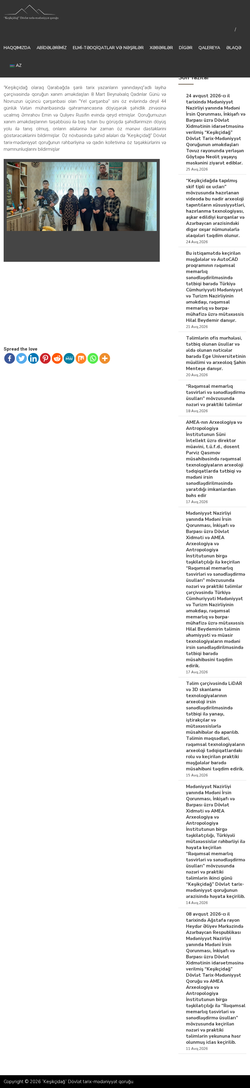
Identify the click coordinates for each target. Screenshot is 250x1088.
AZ (18, 65)
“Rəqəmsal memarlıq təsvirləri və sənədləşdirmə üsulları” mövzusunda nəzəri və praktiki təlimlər (215, 395)
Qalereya (209, 48)
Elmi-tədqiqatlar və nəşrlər (108, 48)
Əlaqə (233, 48)
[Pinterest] (45, 358)
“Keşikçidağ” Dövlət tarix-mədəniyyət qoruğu (87, 1082)
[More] (104, 358)
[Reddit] (57, 358)
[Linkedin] (33, 358)
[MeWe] (69, 358)
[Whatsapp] (93, 358)
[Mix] (81, 358)
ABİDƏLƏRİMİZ (52, 48)
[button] (151, 167)
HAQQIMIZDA (17, 48)
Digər (185, 48)
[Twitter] (21, 358)
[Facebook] (9, 358)
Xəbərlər (161, 48)
